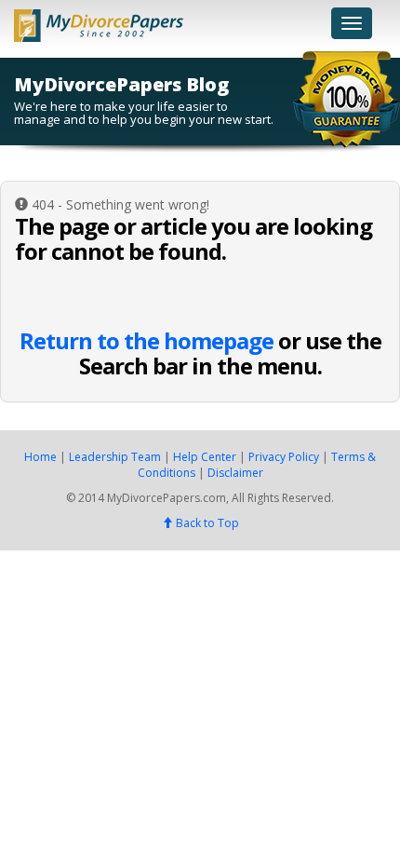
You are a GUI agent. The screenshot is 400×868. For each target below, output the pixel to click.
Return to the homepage (146, 340)
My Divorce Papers (98, 21)
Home (40, 457)
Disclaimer (235, 473)
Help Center (204, 457)
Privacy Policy (283, 457)
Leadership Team (115, 457)
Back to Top (206, 523)
